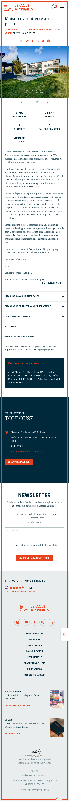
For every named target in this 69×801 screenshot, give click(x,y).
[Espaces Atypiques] (18, 9)
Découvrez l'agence (19, 462)
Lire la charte (34, 522)
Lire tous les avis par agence (21, 592)
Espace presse (34, 645)
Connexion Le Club (34, 675)
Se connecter (12, 734)
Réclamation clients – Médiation (30, 781)
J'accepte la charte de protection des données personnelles (37, 516)
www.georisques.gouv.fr (44, 350)
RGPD (54, 781)
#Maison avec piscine (40, 30)
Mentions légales (34, 784)
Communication (34, 651)
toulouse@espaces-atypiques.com (27, 451)
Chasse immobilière (34, 663)
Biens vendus (34, 669)
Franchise (34, 639)
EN (37, 771)
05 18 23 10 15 (17, 446)
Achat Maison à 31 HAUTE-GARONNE (27, 372)
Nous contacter (34, 634)
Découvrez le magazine (17, 705)
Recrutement (34, 657)
